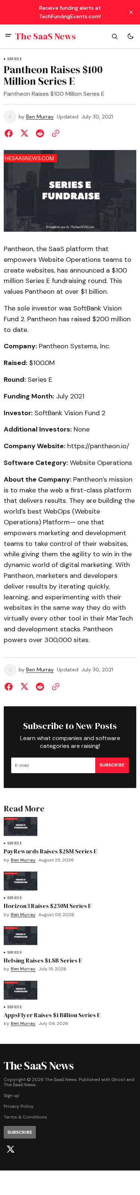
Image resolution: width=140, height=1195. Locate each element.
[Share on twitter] (24, 133)
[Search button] (115, 36)
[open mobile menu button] (8, 36)
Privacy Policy (19, 1106)
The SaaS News (20, 1084)
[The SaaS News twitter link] (10, 1149)
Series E (14, 59)
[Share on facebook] (10, 133)
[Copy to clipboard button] (54, 133)
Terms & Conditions (25, 1117)
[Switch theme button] (130, 36)
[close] (131, 12)
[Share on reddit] (40, 133)
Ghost (118, 1079)
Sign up (11, 1095)
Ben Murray (40, 117)
